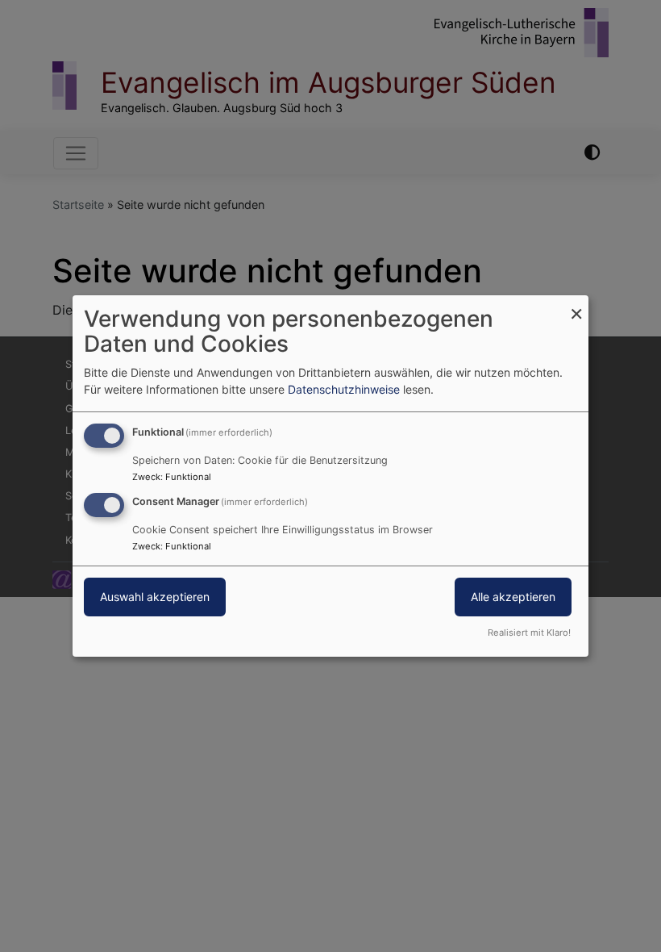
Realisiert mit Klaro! (529, 632)
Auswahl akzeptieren (155, 596)
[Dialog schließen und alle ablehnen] (576, 305)
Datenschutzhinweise (344, 389)
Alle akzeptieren (513, 596)
